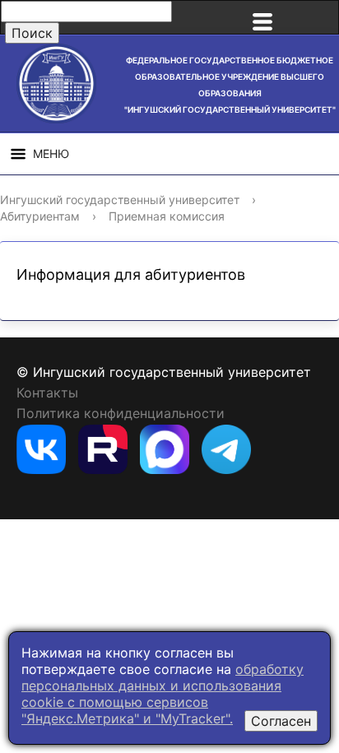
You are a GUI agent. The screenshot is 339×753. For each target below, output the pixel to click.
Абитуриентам (40, 216)
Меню (51, 153)
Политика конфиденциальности (120, 413)
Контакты (47, 392)
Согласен (281, 721)
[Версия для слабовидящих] (317, 17)
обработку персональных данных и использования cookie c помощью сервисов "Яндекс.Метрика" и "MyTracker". (162, 694)
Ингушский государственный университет (119, 200)
